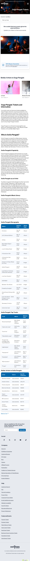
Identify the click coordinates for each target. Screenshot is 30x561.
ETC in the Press (5, 475)
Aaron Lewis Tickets (5, 527)
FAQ (2, 489)
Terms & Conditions (5, 492)
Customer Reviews (5, 454)
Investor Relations (5, 478)
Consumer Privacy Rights (7, 497)
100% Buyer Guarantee (6, 451)
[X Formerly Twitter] (9, 440)
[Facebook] (4, 440)
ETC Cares (3, 457)
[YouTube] (20, 440)
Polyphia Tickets (5, 522)
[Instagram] (15, 440)
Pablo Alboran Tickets (6, 525)
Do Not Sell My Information (7, 500)
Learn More (14, 66)
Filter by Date (5, 20)
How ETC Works (5, 505)
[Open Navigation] (28, 3)
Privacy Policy (4, 495)
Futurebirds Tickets (5, 535)
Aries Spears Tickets (6, 538)
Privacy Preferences (6, 511)
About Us (3, 448)
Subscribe (22, 430)
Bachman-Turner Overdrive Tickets (9, 533)
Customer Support (5, 487)
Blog (2, 459)
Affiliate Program (5, 465)
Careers (3, 462)
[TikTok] (26, 440)
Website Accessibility (6, 503)
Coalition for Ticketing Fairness (8, 470)
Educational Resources (6, 508)
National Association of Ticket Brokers (10, 473)
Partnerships (4, 467)
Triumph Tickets (5, 519)
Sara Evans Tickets (5, 530)
